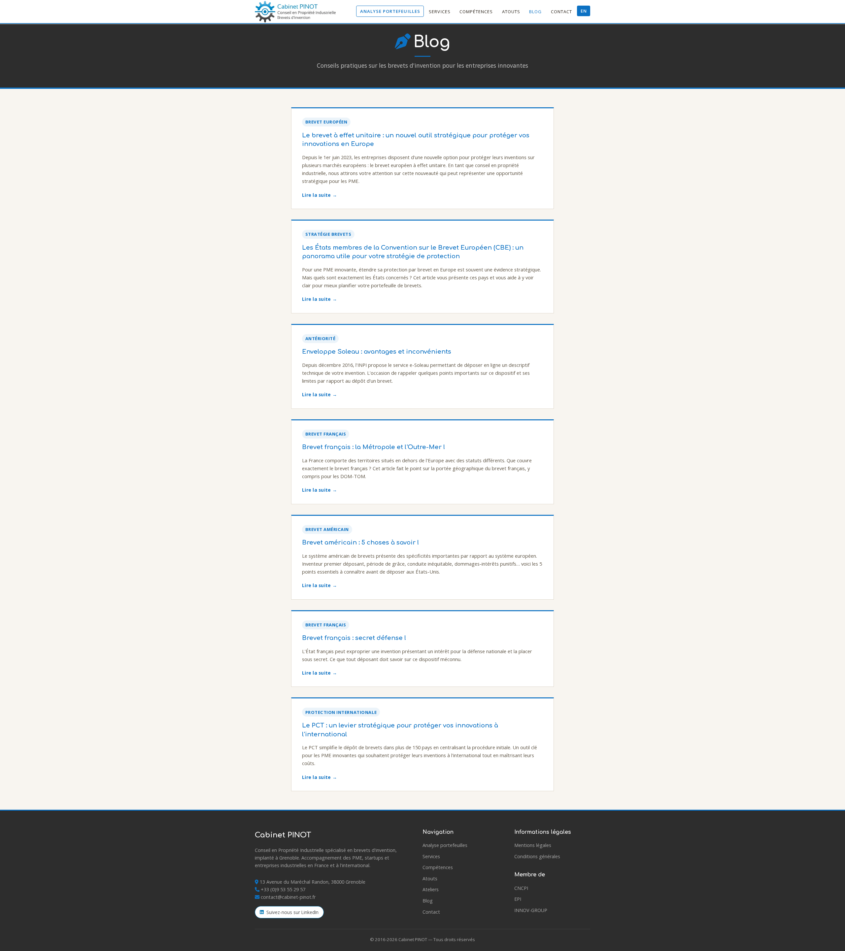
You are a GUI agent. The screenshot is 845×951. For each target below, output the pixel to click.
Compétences (476, 12)
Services (439, 12)
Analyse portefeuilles (390, 11)
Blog (535, 12)
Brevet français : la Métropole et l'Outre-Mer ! (373, 447)
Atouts (511, 12)
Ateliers (430, 889)
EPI (517, 899)
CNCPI (521, 888)
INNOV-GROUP (530, 910)
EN (584, 11)
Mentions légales (532, 845)
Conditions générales (537, 856)
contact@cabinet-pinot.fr (288, 897)
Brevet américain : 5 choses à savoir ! (360, 542)
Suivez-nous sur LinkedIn (292, 912)
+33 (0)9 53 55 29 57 (283, 889)
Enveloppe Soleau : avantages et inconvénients (376, 351)
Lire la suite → (319, 195)
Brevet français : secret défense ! (354, 638)
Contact (561, 12)
